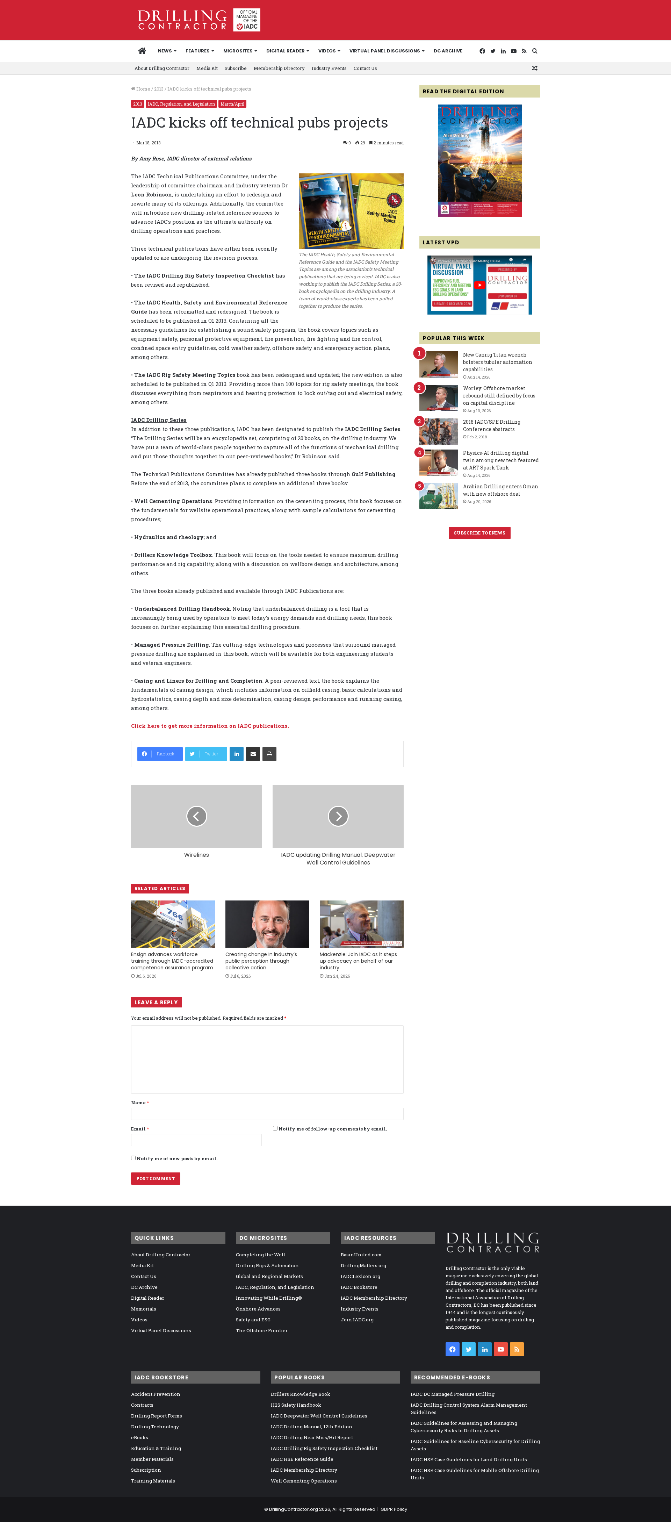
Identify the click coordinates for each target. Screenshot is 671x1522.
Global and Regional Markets (269, 1276)
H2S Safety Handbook (296, 1405)
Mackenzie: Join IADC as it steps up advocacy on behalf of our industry (358, 961)
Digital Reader (285, 51)
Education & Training (156, 1448)
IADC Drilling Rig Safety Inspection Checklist (324, 1448)
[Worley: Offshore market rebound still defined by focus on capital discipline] (438, 398)
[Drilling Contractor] (195, 19)
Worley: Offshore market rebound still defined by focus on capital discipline (499, 395)
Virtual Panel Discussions (384, 51)
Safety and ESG (253, 1319)
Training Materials (153, 1481)
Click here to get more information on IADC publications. (210, 725)
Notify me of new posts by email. (177, 1158)
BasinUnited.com (361, 1254)
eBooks (139, 1437)
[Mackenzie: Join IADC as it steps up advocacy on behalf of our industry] (362, 924)
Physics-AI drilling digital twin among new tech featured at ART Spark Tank (501, 460)
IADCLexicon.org (360, 1276)
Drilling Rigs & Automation (267, 1265)
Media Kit (207, 68)
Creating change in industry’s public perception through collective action (261, 961)
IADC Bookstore (359, 1287)
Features (198, 51)
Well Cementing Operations (304, 1481)
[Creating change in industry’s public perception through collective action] (267, 924)
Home (142, 89)
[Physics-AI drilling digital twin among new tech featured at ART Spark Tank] (438, 463)
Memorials (143, 1309)
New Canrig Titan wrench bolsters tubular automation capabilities (497, 362)
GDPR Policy (394, 1509)
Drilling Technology (155, 1426)
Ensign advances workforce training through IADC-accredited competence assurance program (172, 961)
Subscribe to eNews (479, 533)
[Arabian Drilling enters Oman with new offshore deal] (438, 496)
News (165, 51)
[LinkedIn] (237, 754)
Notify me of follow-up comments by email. (333, 1129)
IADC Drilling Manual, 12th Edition (311, 1426)
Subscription (146, 1470)
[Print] (269, 754)
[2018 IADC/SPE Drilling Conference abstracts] (438, 431)
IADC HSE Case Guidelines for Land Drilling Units (469, 1459)
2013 (159, 89)
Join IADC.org (357, 1319)
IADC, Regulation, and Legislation (181, 104)
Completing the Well (260, 1254)
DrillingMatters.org (363, 1265)
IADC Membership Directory (374, 1298)
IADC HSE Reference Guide (302, 1459)
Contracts (142, 1405)
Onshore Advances (258, 1309)
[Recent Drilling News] (480, 215)
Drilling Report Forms (156, 1416)
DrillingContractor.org (293, 1509)
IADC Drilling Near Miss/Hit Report (312, 1437)
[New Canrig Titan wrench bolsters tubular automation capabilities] (438, 364)
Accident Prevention (155, 1394)
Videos (327, 51)
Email (140, 1129)
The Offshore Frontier (262, 1330)
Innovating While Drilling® (269, 1298)
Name (140, 1102)
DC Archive (448, 51)
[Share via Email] (253, 754)
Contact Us (365, 68)
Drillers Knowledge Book (300, 1394)
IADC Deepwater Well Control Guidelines (319, 1416)
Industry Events (329, 68)
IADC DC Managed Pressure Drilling (453, 1394)
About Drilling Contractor (162, 68)
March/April (232, 104)
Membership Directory (279, 68)
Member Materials (152, 1459)
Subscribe (236, 68)
